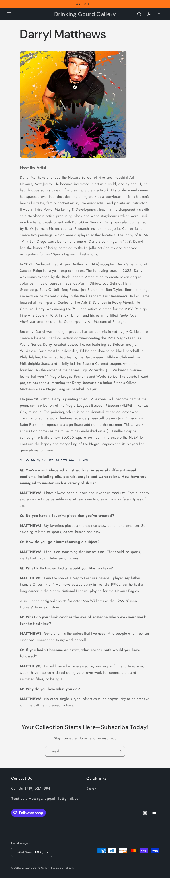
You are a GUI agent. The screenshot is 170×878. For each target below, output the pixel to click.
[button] (9, 14)
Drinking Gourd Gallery (36, 868)
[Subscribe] (120, 751)
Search (91, 788)
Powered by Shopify (63, 868)
